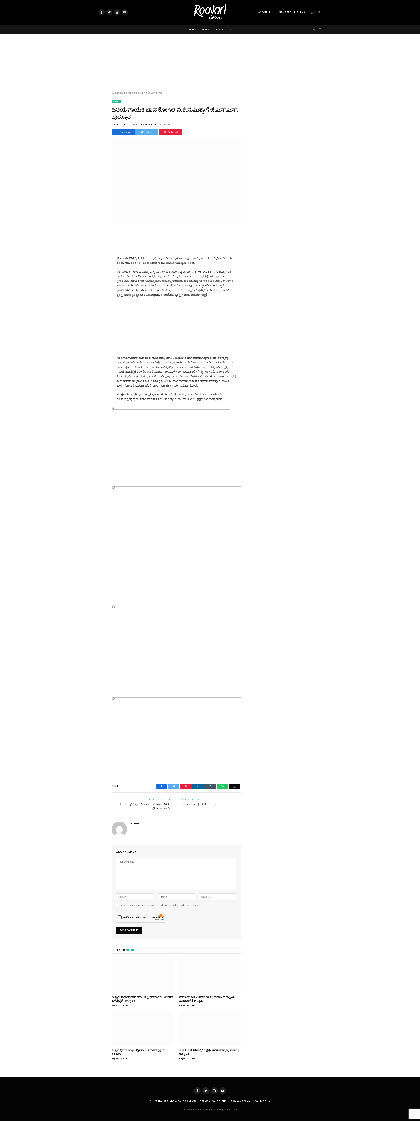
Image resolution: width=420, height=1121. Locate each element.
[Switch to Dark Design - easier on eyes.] (314, 29)
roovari (136, 823)
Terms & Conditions (213, 1101)
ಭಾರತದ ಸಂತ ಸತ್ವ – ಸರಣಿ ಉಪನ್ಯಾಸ (199, 804)
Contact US (222, 29)
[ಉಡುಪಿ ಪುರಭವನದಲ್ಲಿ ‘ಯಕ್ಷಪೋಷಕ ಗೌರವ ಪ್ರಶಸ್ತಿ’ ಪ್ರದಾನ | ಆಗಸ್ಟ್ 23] (210, 1028)
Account (264, 12)
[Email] (100, 273)
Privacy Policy (240, 1101)
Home (192, 29)
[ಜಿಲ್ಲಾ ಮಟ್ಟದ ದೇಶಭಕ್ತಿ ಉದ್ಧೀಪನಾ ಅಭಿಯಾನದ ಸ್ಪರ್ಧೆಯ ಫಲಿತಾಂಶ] (142, 1028)
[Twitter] (100, 248)
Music (116, 102)
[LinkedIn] (100, 256)
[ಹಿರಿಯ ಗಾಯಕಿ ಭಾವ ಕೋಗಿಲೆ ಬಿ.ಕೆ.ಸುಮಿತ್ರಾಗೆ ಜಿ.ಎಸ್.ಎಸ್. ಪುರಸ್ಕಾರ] (176, 181)
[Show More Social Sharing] (186, 132)
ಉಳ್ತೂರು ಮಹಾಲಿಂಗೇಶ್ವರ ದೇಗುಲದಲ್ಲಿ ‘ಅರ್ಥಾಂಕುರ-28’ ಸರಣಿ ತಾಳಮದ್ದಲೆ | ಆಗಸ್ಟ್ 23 (142, 998)
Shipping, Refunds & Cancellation (173, 1101)
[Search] (320, 29)
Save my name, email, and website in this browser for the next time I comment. (160, 905)
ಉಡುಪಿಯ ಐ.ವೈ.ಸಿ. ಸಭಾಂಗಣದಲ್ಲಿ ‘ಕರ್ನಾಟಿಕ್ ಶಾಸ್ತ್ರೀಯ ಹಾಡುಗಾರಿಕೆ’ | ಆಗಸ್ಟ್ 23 (207, 998)
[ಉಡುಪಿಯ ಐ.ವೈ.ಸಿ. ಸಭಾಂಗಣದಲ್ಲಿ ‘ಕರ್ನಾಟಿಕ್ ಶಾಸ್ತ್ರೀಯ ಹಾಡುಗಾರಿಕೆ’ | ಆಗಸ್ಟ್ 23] (210, 975)
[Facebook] (100, 240)
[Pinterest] (100, 265)
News (205, 29)
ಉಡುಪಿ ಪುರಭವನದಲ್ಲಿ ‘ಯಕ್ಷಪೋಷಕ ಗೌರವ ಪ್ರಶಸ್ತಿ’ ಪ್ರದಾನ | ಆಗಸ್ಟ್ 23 (209, 1052)
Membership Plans (292, 12)
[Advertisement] (210, 63)
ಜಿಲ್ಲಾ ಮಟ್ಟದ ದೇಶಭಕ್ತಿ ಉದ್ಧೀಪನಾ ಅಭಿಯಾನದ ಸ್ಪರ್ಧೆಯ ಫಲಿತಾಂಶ (139, 1052)
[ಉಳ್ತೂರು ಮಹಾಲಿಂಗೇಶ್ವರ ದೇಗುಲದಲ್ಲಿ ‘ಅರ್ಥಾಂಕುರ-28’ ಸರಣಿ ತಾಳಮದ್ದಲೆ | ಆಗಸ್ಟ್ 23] (142, 975)
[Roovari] (210, 12)
